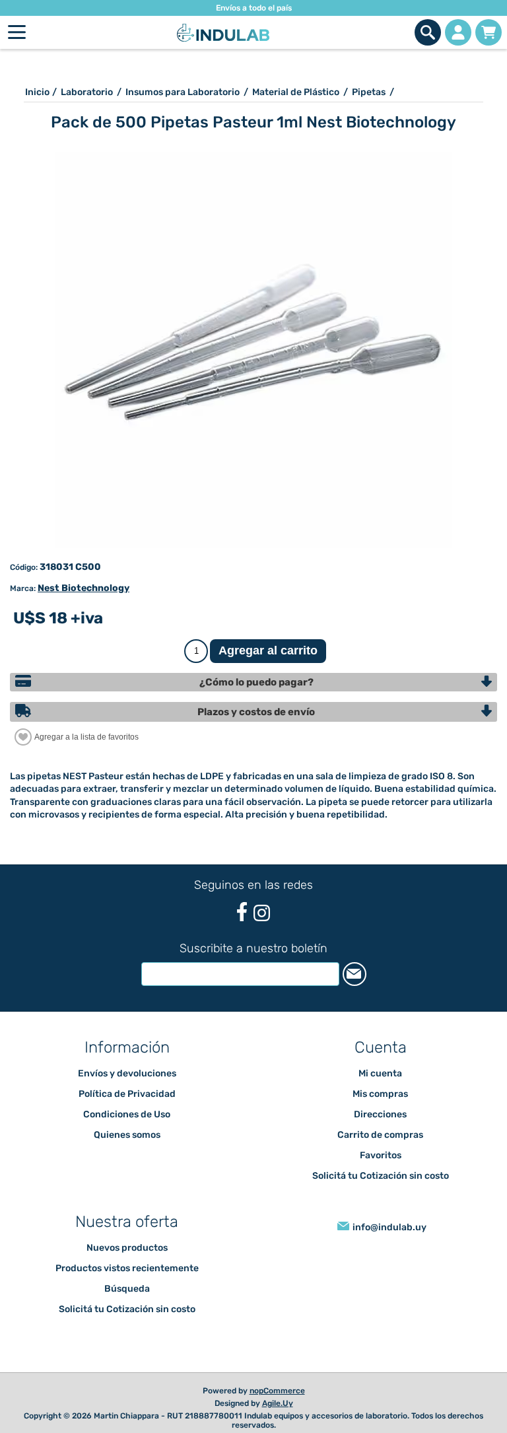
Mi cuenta (380, 1073)
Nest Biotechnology (83, 588)
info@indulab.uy (389, 1227)
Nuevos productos (127, 1247)
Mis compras (380, 1094)
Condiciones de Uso (126, 1114)
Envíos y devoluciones (127, 1073)
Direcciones (380, 1114)
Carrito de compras (488, 32)
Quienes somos (127, 1134)
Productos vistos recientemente (127, 1268)
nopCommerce (277, 1390)
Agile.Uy (277, 1403)
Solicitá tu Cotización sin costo (380, 1175)
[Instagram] (262, 913)
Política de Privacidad (127, 1094)
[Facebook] (242, 911)
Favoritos (380, 1155)
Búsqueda (127, 1288)
